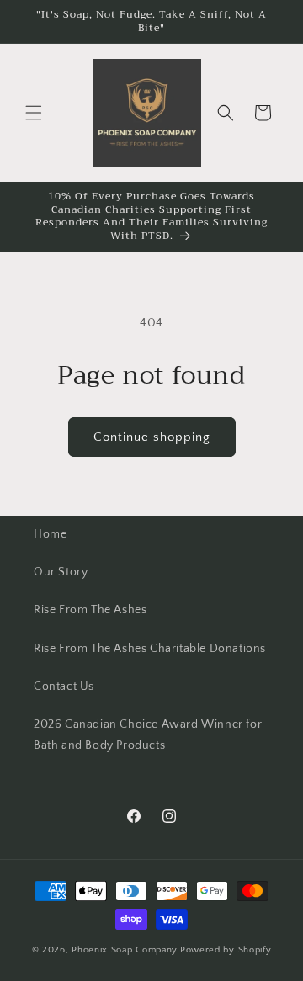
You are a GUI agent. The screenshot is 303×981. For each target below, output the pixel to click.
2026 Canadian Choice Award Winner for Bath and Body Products (148, 735)
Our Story (61, 572)
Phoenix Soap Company (125, 950)
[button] (33, 112)
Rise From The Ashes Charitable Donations (150, 648)
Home (50, 534)
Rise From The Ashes (90, 610)
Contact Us (64, 686)
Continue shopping (151, 437)
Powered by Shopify (226, 950)
